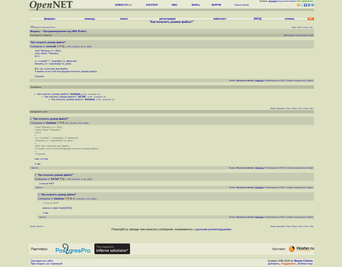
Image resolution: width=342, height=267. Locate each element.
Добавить (274, 263)
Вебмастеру (305, 263)
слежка (289, 18)
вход (280, 1)
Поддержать (288, 263)
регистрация (289, 1)
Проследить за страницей (46, 263)
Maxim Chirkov (303, 260)
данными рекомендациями (213, 229)
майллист (219, 18)
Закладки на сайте (41, 260)
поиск (124, 18)
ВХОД (257, 18)
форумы (49, 18)
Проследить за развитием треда (298, 35)
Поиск (237, 4)
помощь (89, 18)
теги (245, 4)
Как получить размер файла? (53, 94)
